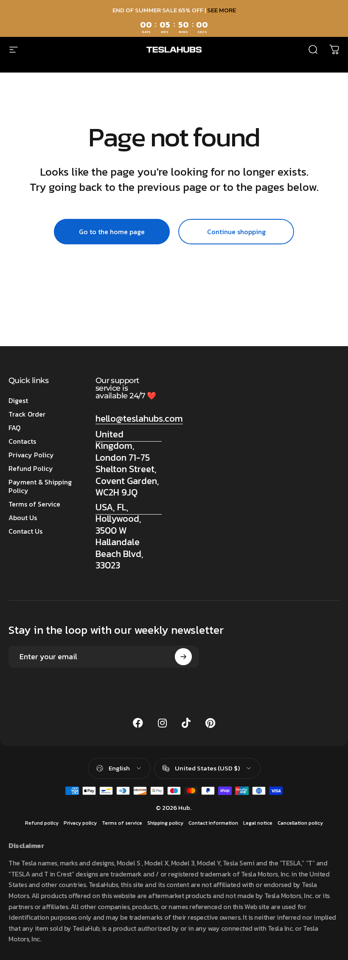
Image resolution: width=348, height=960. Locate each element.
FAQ (14, 427)
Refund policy (42, 823)
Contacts (22, 441)
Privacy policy (80, 823)
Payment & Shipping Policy (40, 486)
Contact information (213, 823)
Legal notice (257, 823)
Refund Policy (30, 468)
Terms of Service (34, 504)
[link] (128, 463)
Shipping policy (165, 823)
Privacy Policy (31, 455)
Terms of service (122, 823)
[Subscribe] (183, 656)
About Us (22, 517)
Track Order (26, 414)
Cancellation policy (300, 823)
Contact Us (25, 531)
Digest (18, 400)
